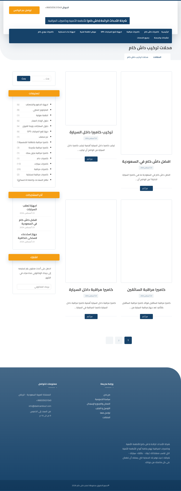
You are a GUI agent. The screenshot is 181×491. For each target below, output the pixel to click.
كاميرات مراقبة (41, 169)
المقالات (106, 417)
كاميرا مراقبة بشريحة (38, 147)
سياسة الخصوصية (102, 399)
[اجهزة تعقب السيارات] (45, 209)
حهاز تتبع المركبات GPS (37, 131)
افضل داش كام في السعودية (28, 222)
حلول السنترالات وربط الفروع (35, 126)
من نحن (107, 395)
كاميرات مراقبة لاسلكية (37, 174)
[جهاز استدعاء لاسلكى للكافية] (45, 238)
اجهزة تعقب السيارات (30, 207)
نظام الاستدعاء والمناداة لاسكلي (33, 180)
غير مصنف (43, 137)
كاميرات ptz (42, 158)
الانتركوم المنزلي (40, 110)
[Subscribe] (20, 286)
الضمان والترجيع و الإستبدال (98, 404)
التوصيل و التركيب (102, 408)
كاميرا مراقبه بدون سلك (37, 153)
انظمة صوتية (42, 115)
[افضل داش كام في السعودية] (45, 223)
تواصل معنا (105, 413)
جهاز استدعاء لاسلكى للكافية (27, 236)
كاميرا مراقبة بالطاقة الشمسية (33, 142)
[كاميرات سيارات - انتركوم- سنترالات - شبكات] (166, 8)
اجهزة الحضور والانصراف (37, 104)
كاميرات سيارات (41, 164)
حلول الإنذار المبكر (40, 120)
